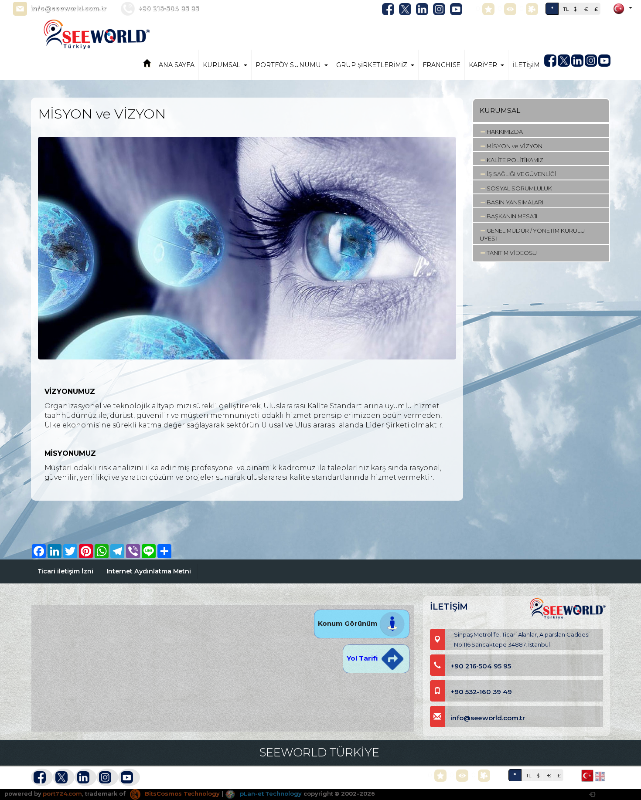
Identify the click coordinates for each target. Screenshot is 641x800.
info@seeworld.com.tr (68, 9)
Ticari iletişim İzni (65, 571)
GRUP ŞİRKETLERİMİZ (371, 65)
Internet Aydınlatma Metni (149, 571)
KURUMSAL (222, 65)
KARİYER (483, 65)
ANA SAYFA (176, 65)
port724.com (62, 793)
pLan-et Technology (270, 793)
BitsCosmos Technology (181, 793)
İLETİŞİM (526, 65)
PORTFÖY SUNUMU (288, 65)
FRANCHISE (442, 65)
